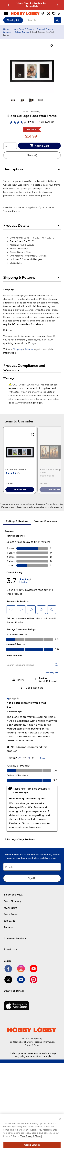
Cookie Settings (32, 1145)
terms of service (37, 1056)
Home (6, 29)
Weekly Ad (13, 20)
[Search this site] (57, 20)
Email (8, 867)
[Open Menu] (5, 13)
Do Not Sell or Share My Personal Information (32, 1042)
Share (30, 155)
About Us (9, 949)
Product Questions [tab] (45, 521)
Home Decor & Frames (23, 29)
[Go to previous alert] (8, 5)
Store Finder (11, 914)
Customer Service (14, 938)
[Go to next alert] (57, 5)
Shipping (17, 349)
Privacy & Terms (32, 1045)
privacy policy (19, 1056)
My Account (10, 907)
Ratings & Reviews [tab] (17, 521)
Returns (29, 349)
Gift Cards (9, 921)
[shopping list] (53, 13)
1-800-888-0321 (13, 894)
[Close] (60, 1118)
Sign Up (32, 878)
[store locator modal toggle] (42, 13)
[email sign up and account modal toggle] (48, 13)
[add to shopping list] (51, 45)
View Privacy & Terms (30, 1136)
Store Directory (12, 901)
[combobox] (40, 20)
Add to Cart (42, 145)
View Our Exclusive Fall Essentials (32, 5)
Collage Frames (21, 32)
